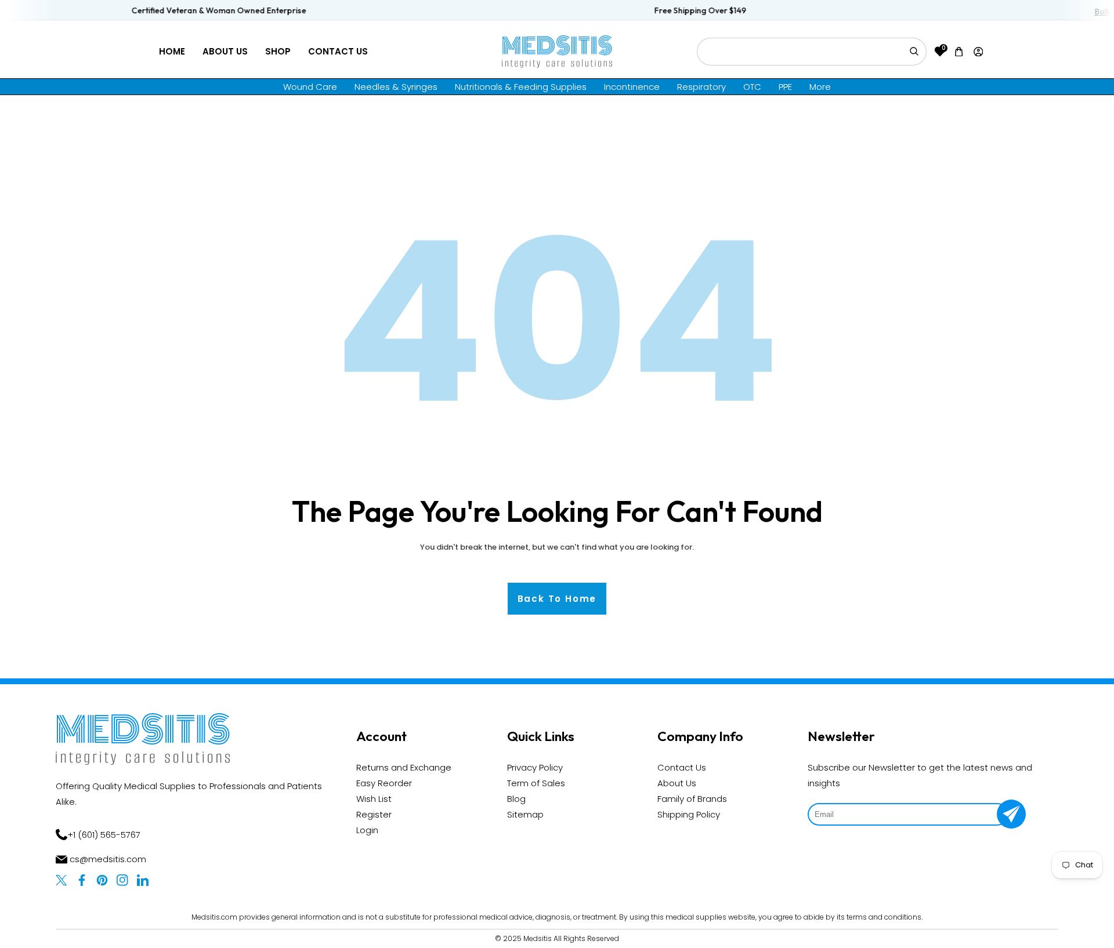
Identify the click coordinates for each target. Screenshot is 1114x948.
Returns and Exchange (403, 767)
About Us (225, 51)
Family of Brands (692, 799)
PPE (785, 87)
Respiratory (701, 87)
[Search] (913, 52)
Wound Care (310, 87)
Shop (278, 51)
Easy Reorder (384, 783)
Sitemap (525, 814)
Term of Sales (536, 783)
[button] (959, 51)
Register (374, 814)
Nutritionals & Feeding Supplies (521, 87)
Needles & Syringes (396, 87)
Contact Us (338, 51)
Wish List (374, 799)
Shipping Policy (688, 814)
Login (367, 830)
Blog (516, 799)
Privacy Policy (535, 767)
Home (172, 51)
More (820, 87)
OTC (752, 87)
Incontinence (632, 87)
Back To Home (557, 599)
